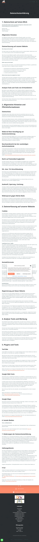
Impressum (26, 539)
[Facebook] (18, 486)
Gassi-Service (19, 511)
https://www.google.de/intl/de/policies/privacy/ (13, 416)
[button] (30, 265)
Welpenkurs (19, 521)
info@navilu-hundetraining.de (20, 492)
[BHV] (19, 497)
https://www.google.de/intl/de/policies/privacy (16, 370)
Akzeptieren (11, 273)
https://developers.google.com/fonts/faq (11, 393)
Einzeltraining (19, 508)
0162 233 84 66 (21, 488)
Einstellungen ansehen (27, 273)
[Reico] (19, 501)
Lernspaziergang (19, 517)
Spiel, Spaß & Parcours (19, 518)
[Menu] (36, 1)
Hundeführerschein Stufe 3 (19, 516)
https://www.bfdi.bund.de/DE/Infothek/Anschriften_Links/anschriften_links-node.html (20, 155)
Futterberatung (19, 520)
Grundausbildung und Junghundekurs (19, 512)
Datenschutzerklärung (18, 539)
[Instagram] (20, 486)
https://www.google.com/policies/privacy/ (12, 395)
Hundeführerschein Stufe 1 (19, 513)
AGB (11, 539)
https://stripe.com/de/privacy (9, 476)
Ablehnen (18, 273)
